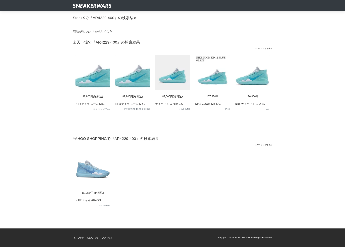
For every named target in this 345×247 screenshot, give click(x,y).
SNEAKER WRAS (243, 237)
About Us (92, 238)
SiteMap (79, 238)
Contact (107, 238)
